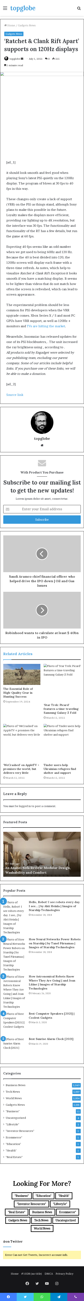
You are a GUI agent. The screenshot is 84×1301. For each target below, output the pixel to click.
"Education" (13, 1144)
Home (11, 25)
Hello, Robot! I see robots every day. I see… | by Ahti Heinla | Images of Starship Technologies (54, 906)
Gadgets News (27, 25)
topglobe (15, 58)
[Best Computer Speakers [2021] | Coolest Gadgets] (14, 1023)
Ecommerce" (14, 1137)
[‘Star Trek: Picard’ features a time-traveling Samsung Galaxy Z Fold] (62, 682)
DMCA (49, 1273)
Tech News (13, 1091)
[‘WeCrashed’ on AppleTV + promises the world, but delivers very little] (21, 742)
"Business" (13, 1111)
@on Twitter (13, 1241)
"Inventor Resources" (20, 1130)
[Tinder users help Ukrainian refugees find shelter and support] (62, 742)
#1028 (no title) (31, 1273)
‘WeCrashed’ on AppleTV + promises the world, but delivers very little (21, 769)
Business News (15, 1085)
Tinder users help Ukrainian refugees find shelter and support (60, 769)
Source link (14, 395)
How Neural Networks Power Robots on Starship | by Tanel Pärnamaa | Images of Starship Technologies (55, 943)
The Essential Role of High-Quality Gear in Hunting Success (18, 692)
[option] (42, 854)
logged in (25, 806)
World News (14, 1098)
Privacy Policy (64, 1273)
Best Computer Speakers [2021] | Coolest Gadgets (51, 1016)
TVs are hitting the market (46, 326)
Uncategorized (16, 1117)
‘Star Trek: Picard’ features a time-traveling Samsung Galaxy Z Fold (61, 709)
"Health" (11, 1150)
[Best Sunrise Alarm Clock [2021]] (14, 1048)
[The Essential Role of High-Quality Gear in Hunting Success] (21, 674)
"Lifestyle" (12, 1124)
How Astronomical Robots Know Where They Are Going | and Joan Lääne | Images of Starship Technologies (52, 982)
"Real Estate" (14, 1157)
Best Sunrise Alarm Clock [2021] (51, 1039)
